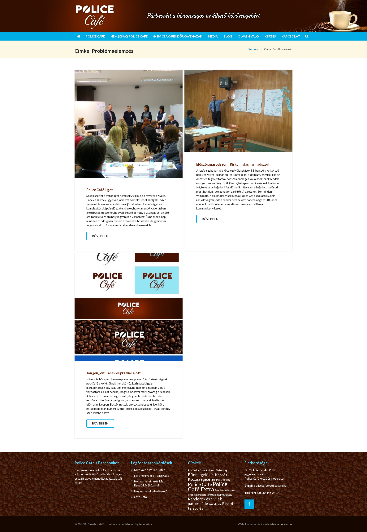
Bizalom (211, 470)
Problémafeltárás (198, 494)
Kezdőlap (253, 49)
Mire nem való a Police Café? (152, 475)
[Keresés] (307, 36)
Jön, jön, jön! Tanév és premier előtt (113, 373)
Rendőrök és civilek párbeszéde (205, 501)
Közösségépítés (201, 479)
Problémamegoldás (220, 494)
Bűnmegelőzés (201, 474)
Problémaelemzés (225, 490)
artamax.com (284, 524)
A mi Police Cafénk (197, 470)
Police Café (200, 484)
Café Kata (140, 497)
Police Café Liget (99, 190)
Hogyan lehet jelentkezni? (150, 491)
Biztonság (221, 470)
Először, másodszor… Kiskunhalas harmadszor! (232, 164)
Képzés (221, 475)
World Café (215, 504)
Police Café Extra (207, 486)
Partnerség (223, 479)
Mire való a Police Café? (149, 470)
